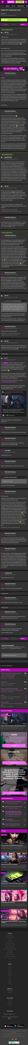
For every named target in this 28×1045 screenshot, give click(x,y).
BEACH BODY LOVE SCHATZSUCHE (13, 801)
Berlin (10, 965)
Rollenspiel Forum (12, 15)
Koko (10, 1005)
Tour (6, 937)
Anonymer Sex (14, 762)
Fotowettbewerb (20, 6)
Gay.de (10, 1001)
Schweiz (9, 983)
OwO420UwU (5, 690)
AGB (10, 939)
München (10, 969)
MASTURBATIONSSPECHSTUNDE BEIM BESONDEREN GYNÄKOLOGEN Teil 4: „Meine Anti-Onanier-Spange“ (13, 813)
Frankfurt (10, 971)
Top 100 (13, 6)
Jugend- (6, 946)
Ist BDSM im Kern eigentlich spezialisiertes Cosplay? (11, 673)
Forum (2, 6)
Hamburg (10, 967)
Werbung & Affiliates (10, 954)
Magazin (8, 6)
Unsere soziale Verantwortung (9, 956)
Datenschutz (12, 946)
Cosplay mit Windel (4, 702)
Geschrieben (11, 34)
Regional (9, 964)
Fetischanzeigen (10, 990)
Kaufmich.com (10, 1003)
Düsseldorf (10, 973)
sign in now (7, 648)
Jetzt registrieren (14, 793)
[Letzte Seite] (26, 24)
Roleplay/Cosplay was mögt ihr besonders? (9, 688)
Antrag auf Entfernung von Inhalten (9, 948)
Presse (10, 958)
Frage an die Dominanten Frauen (12, 824)
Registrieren (20, 1)
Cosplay (2, 695)
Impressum (10, 941)
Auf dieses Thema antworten (14, 19)
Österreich (10, 981)
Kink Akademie (12, 683)
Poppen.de (10, 999)
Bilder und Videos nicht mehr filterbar (13, 806)
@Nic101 (6, 362)
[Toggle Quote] (2, 301)
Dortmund (10, 975)
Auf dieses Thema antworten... (10, 655)
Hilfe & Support (10, 935)
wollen (13, 944)
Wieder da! (10, 1)
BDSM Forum (12, 676)
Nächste (22, 24)
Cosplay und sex (4, 682)
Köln (10, 977)
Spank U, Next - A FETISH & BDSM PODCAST (10, 1016)
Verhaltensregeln (10, 950)
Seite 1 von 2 (14, 24)
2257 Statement (10, 952)
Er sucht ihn (10, 992)
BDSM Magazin (11, 937)
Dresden (9, 979)
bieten (9, 944)
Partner (8, 998)
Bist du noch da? (9, 819)
